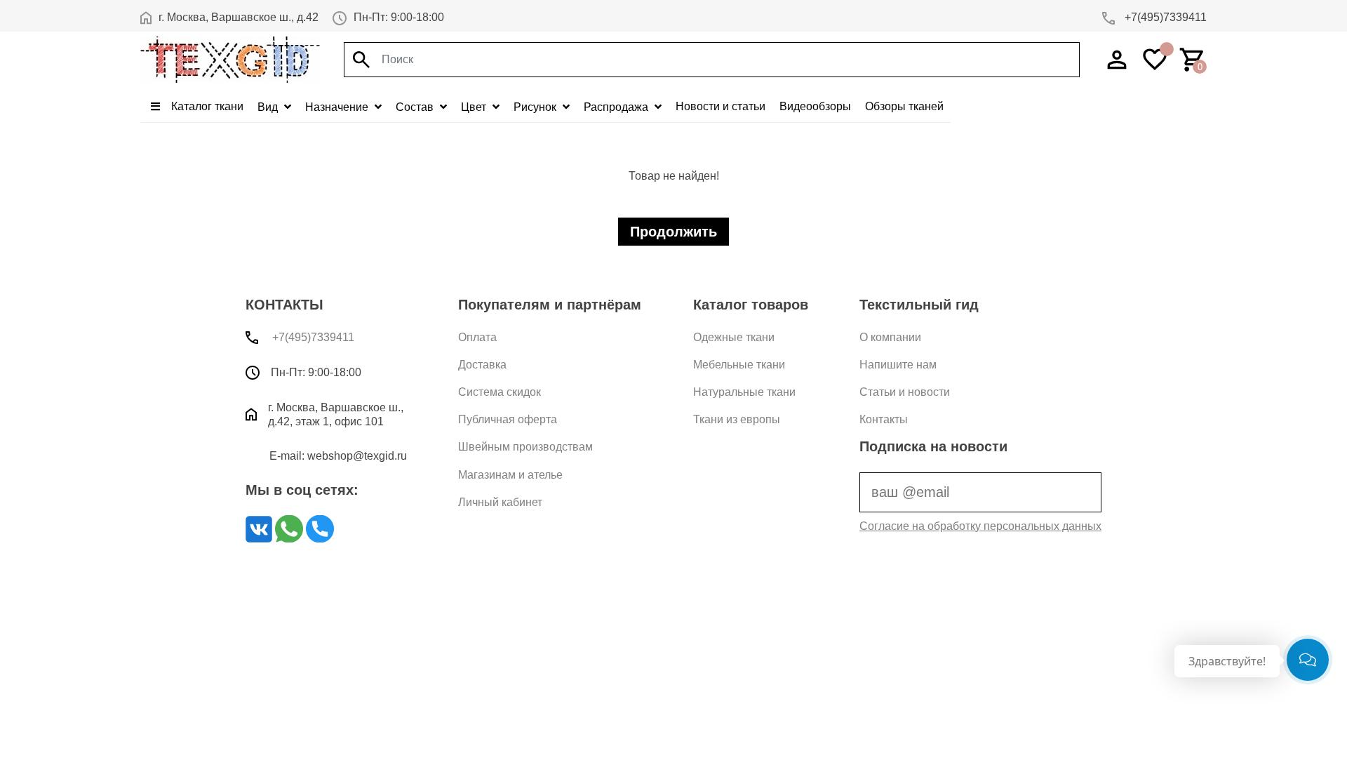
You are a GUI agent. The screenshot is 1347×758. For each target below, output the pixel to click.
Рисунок (536, 107)
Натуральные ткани (744, 392)
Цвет (475, 107)
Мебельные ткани (739, 365)
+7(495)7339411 (1164, 17)
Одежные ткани (734, 337)
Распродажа (617, 107)
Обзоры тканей (904, 106)
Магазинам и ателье (510, 475)
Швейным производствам (525, 447)
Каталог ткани (205, 106)
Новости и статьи (720, 106)
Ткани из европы (736, 419)
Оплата (477, 337)
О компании (890, 337)
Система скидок (499, 392)
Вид (269, 107)
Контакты (883, 419)
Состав (416, 107)
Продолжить (673, 231)
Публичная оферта (507, 419)
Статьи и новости (904, 392)
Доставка (482, 365)
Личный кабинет (500, 502)
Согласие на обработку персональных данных (980, 526)
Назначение (338, 107)
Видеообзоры (815, 106)
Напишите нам (898, 365)
